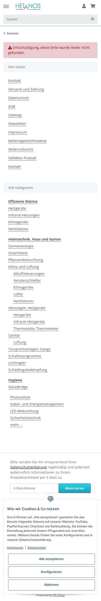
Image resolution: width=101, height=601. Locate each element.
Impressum (17, 132)
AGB (11, 106)
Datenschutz (18, 97)
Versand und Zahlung (26, 89)
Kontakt (14, 80)
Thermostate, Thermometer (36, 328)
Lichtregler (17, 363)
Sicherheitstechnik (25, 417)
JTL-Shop (59, 595)
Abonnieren (74, 488)
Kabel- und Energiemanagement (37, 404)
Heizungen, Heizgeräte (26, 308)
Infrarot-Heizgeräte (29, 321)
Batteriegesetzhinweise (27, 140)
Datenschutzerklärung (28, 467)
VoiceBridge (18, 387)
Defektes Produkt (22, 158)
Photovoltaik (20, 397)
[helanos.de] (28, 6)
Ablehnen (51, 585)
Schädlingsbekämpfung (27, 369)
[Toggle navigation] (6, 4)
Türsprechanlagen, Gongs (29, 349)
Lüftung (19, 342)
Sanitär (14, 335)
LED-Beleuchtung (24, 411)
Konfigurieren (51, 572)
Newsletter (17, 123)
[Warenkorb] (93, 6)
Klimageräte (18, 222)
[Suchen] (93, 19)
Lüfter (18, 294)
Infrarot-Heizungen (24, 215)
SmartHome (18, 253)
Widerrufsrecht (20, 149)
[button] (84, 6)
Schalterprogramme (24, 356)
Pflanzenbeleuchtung (25, 259)
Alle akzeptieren (51, 559)
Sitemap (15, 115)
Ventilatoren (18, 229)
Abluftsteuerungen (29, 273)
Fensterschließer (27, 280)
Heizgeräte (17, 208)
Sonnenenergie (20, 246)
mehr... (16, 424)
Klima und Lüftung (23, 266)
